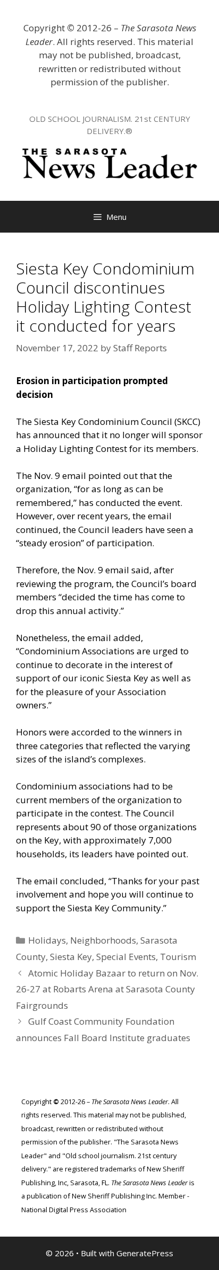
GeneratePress (144, 1253)
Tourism (178, 957)
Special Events (126, 957)
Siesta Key (71, 957)
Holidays (47, 940)
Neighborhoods (103, 940)
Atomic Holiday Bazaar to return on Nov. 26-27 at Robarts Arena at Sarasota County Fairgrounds (107, 989)
